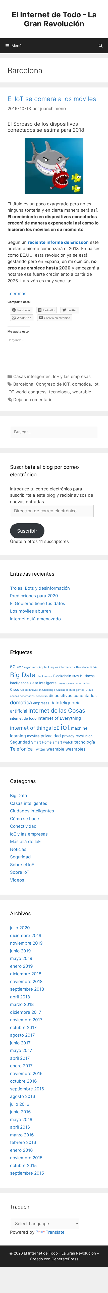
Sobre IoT (19, 872)
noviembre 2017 (26, 1019)
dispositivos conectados (73, 695)
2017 (20, 667)
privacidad (51, 735)
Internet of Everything (59, 718)
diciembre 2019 (25, 935)
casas (61, 683)
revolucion (84, 736)
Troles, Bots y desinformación (40, 588)
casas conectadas (78, 683)
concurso (41, 696)
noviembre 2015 (26, 1157)
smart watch (63, 742)
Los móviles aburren (30, 611)
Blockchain (62, 676)
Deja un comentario (32, 399)
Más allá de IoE (25, 841)
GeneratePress (64, 1259)
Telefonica (21, 749)
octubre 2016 (23, 1081)
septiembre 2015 (27, 1173)
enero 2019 (21, 966)
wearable (81, 391)
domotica (81, 384)
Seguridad (20, 742)
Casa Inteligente (43, 683)
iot (95, 384)
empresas (41, 703)
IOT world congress (27, 391)
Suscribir (27, 531)
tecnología (59, 391)
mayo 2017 (21, 1050)
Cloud (89, 689)
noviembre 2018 (26, 981)
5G (13, 666)
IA (52, 702)
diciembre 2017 (25, 1012)
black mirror (44, 676)
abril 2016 (20, 1127)
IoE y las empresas (72, 376)
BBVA (93, 667)
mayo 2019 (21, 958)
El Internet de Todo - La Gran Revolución (54, 19)
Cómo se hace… (26, 818)
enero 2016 (21, 1150)
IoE (56, 728)
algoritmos (31, 667)
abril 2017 (20, 1058)
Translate (55, 1232)
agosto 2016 (22, 1096)
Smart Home (41, 742)
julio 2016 (19, 1104)
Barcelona (23, 384)
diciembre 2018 (25, 973)
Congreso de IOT (53, 384)
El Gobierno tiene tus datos (37, 603)
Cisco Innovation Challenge (37, 689)
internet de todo (23, 718)
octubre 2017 (23, 1027)
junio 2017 (20, 1042)
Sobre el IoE (22, 864)
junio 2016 (20, 1111)
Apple (42, 667)
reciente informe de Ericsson (58, 242)
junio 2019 (20, 950)
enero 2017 (21, 1065)
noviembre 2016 (26, 1073)
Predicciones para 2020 (34, 595)
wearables (76, 749)
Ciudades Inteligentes (32, 810)
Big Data (22, 675)
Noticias (18, 849)
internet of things (30, 728)
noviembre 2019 (26, 943)
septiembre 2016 (27, 1088)
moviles (33, 736)
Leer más (17, 293)
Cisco (14, 689)
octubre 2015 (23, 1165)
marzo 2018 (22, 1004)
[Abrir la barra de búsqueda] (100, 45)
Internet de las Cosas (56, 710)
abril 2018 (20, 996)
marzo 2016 (22, 1134)
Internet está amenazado (35, 618)
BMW (75, 676)
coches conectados (22, 696)
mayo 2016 (21, 1119)
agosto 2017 (22, 1035)
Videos (17, 880)
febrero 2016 (23, 1142)
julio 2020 (20, 927)
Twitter (39, 749)
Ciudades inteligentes (70, 689)
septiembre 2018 (27, 989)
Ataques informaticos (61, 667)
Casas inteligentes (31, 376)
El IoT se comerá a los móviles (52, 99)
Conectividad (23, 826)
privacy (68, 736)
